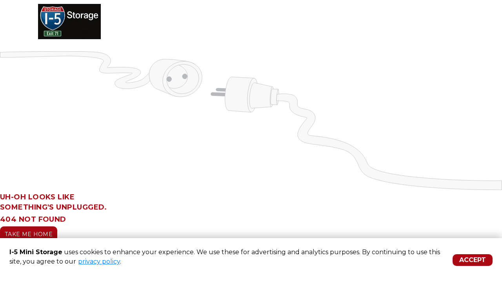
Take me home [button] (29, 234)
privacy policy (99, 261)
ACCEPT (472, 260)
